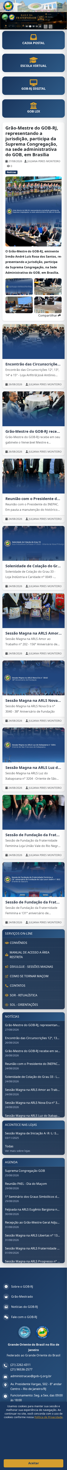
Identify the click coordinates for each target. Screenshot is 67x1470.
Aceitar (33, 1463)
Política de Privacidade (48, 1417)
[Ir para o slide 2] (30, 26)
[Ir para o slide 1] (27, 26)
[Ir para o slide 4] (37, 26)
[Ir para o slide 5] (40, 26)
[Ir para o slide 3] (33, 26)
